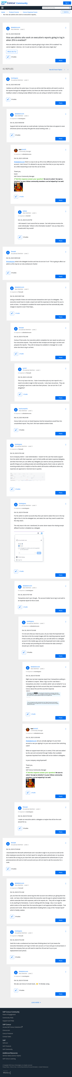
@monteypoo (10, 261)
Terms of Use (13, 1067)
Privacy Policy (6, 1067)
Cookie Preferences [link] (43, 1067)
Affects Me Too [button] (11, 51)
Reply (60, 60)
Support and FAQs (8, 1021)
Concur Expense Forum (30, 12)
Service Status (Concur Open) (12, 1055)
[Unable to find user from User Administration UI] (67, 69)
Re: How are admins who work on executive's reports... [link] (20, 14)
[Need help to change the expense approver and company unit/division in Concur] (64, 69)
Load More (35, 1002)
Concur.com (6, 1030)
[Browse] (3, 7)
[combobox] (56, 8)
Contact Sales (7, 1036)
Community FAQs (8, 1017)
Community (22, 3)
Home (3, 12)
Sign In (67, 3)
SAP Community (8, 1049)
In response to (17, 118)
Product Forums (14, 12)
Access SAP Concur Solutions (12, 1027)
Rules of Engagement (9, 1014)
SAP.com (5, 1043)
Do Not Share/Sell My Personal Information (28, 1067)
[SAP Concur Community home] (8, 3)
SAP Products (7, 1046)
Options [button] (66, 12)
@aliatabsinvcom (19, 162)
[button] (65, 27)
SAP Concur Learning (9, 1059)
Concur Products (8, 1033)
